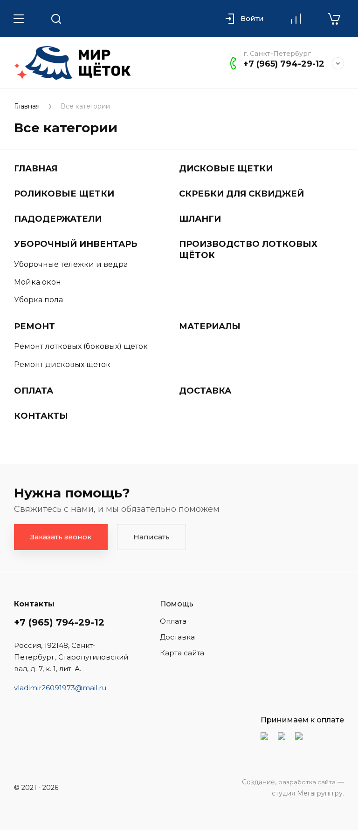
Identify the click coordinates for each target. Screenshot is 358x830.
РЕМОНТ (34, 326)
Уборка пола (38, 299)
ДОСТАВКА (205, 391)
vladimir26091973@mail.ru (60, 687)
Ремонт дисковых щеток (62, 364)
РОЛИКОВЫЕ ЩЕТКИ (64, 194)
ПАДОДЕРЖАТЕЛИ (58, 219)
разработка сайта (307, 782)
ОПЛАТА (33, 391)
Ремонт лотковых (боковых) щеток (81, 346)
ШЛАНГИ (200, 219)
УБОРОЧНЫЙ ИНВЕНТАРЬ (75, 244)
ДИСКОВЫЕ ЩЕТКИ (226, 168)
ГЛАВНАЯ (35, 168)
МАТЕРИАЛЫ (210, 326)
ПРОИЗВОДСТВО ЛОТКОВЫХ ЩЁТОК (248, 249)
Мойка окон (37, 282)
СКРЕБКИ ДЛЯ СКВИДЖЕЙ (241, 194)
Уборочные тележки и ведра (71, 264)
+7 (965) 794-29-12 (283, 64)
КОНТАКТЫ (41, 416)
